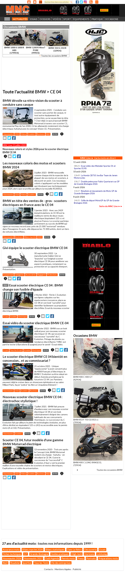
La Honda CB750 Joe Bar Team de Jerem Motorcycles (95, 176)
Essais (5, 316)
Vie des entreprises (61, 562)
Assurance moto (11, 549)
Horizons (89, 553)
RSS (91, 2)
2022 (40, 237)
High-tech (76, 553)
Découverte (90, 549)
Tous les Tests (41, 562)
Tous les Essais (16, 350)
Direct (96, 2)
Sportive (27, 562)
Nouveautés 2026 (12, 558)
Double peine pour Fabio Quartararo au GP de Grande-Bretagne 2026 (97, 182)
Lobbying (102, 553)
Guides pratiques (60, 553)
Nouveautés (8, 134)
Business (41, 134)
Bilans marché (30, 237)
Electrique (22, 316)
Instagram (85, 2)
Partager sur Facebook (14, 138)
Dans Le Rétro (74, 549)
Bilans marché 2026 (32, 549)
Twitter (81, 2)
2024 (17, 194)
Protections (52, 274)
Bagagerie (42, 274)
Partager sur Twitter (9, 138)
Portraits (91, 558)
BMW (22, 27)
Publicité (77, 569)
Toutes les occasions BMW (54, 55)
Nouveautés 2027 (33, 558)
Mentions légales (63, 569)
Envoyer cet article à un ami (5, 138)
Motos (23, 134)
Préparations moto (108, 558)
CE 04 (55, 91)
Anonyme (28, 2)
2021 (17, 473)
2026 (17, 134)
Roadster (15, 562)
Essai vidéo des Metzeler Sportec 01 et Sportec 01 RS (95, 167)
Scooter (13, 316)
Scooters (31, 134)
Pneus (81, 558)
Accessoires (31, 274)
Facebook (77, 2)
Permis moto (68, 558)
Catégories (19, 274)
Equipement (8, 274)
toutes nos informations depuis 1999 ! (65, 543)
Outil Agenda (52, 558)
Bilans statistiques (54, 549)
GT (25, 553)
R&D (48, 134)
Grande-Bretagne (39, 553)
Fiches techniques (12, 553)
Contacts (48, 569)
